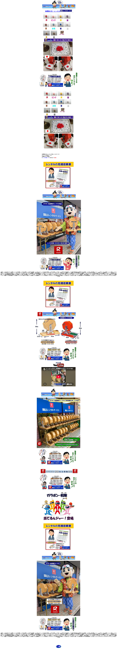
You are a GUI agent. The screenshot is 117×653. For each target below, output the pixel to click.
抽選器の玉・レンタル (52, 11)
